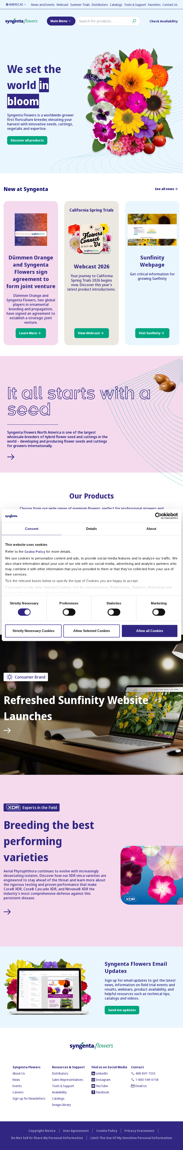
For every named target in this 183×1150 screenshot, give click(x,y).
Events (17, 1086)
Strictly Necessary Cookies (33, 631)
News (16, 1079)
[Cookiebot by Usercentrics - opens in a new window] (158, 515)
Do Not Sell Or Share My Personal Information (47, 1138)
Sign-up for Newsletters (28, 1098)
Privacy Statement (139, 1131)
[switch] (69, 612)
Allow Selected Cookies (91, 631)
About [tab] (151, 529)
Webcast (62, 4)
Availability (59, 1092)
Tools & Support (135, 4)
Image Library (61, 1105)
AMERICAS (16, 4)
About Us (18, 1073)
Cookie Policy (35, 551)
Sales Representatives (67, 1079)
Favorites (154, 4)
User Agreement (76, 1131)
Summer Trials (80, 4)
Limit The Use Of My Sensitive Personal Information (131, 1138)
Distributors (100, 4)
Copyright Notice (42, 1131)
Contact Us (170, 4)
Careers (18, 1092)
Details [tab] (91, 529)
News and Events (43, 4)
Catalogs (116, 4)
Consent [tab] (31, 529)
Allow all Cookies (149, 631)
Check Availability (164, 21)
